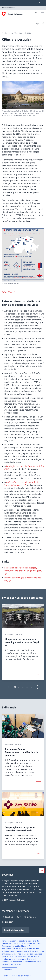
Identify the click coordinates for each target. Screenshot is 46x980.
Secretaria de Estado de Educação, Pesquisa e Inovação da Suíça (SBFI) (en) (23, 569)
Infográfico (7, 292)
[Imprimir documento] (37, 23)
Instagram (31, 917)
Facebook (9, 917)
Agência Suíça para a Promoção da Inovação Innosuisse (21, 483)
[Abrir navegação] (42, 13)
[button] (15, 687)
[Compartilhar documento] (43, 23)
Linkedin (9, 921)
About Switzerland (16, 14)
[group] (23, 642)
